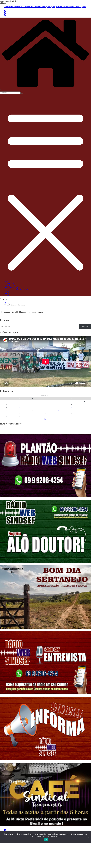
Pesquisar (85, 326)
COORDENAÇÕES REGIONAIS (17, 289)
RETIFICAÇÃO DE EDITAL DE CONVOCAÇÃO (23, 7)
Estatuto (7, 291)
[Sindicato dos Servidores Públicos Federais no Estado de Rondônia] (45, 88)
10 (19, 407)
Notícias (7, 293)
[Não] (88, 837)
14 (71, 407)
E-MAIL (7, 295)
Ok (46, 840)
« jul (44, 419)
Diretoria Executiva (11, 287)
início (6, 281)
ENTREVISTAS (10, 285)
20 (58, 410)
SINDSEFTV (9, 283)
